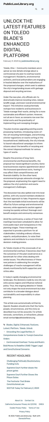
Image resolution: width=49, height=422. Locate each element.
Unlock (29, 328)
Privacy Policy (24, 412)
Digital (16, 325)
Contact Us (29, 400)
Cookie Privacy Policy (18, 408)
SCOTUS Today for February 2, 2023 (23, 388)
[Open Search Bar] (36, 9)
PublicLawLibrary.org (18, 4)
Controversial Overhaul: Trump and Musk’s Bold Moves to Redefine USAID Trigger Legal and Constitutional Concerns (23, 345)
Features (34, 325)
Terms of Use (34, 408)
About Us (19, 400)
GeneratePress (24, 418)
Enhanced (24, 325)
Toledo (22, 328)
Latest (6, 328)
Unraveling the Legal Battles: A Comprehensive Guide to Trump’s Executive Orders (23, 335)
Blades (9, 325)
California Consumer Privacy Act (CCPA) (21, 404)
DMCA (41, 404)
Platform (14, 328)
